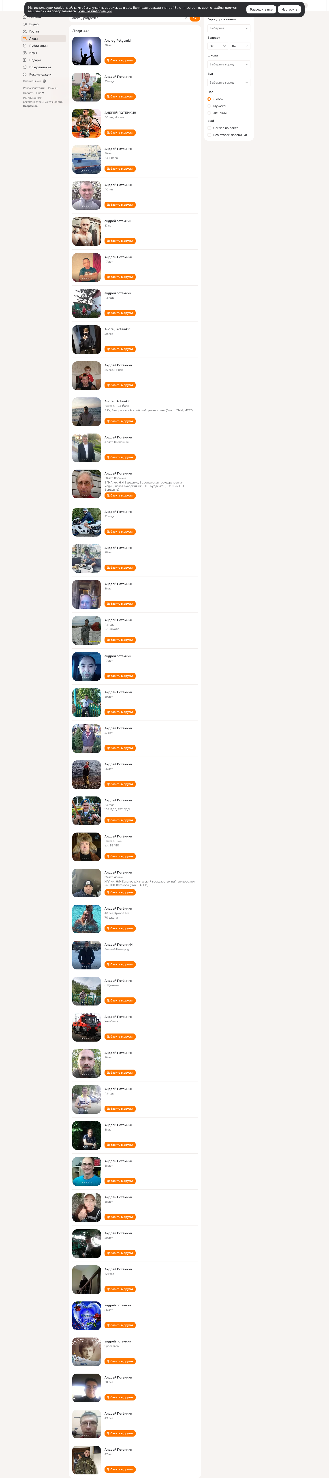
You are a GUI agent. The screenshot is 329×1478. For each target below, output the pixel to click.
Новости (28, 93)
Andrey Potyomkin (118, 41)
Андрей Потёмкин (118, 149)
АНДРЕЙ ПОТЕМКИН (120, 113)
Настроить (289, 9)
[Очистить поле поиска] (186, 17)
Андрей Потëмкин (118, 185)
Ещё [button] (38, 93)
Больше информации (95, 11)
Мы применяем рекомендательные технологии (43, 102)
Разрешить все (261, 9)
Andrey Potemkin (117, 329)
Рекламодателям (34, 88)
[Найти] (195, 18)
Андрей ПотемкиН (118, 945)
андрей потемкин (118, 221)
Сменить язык (32, 81)
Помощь (52, 88)
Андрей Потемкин (118, 77)
